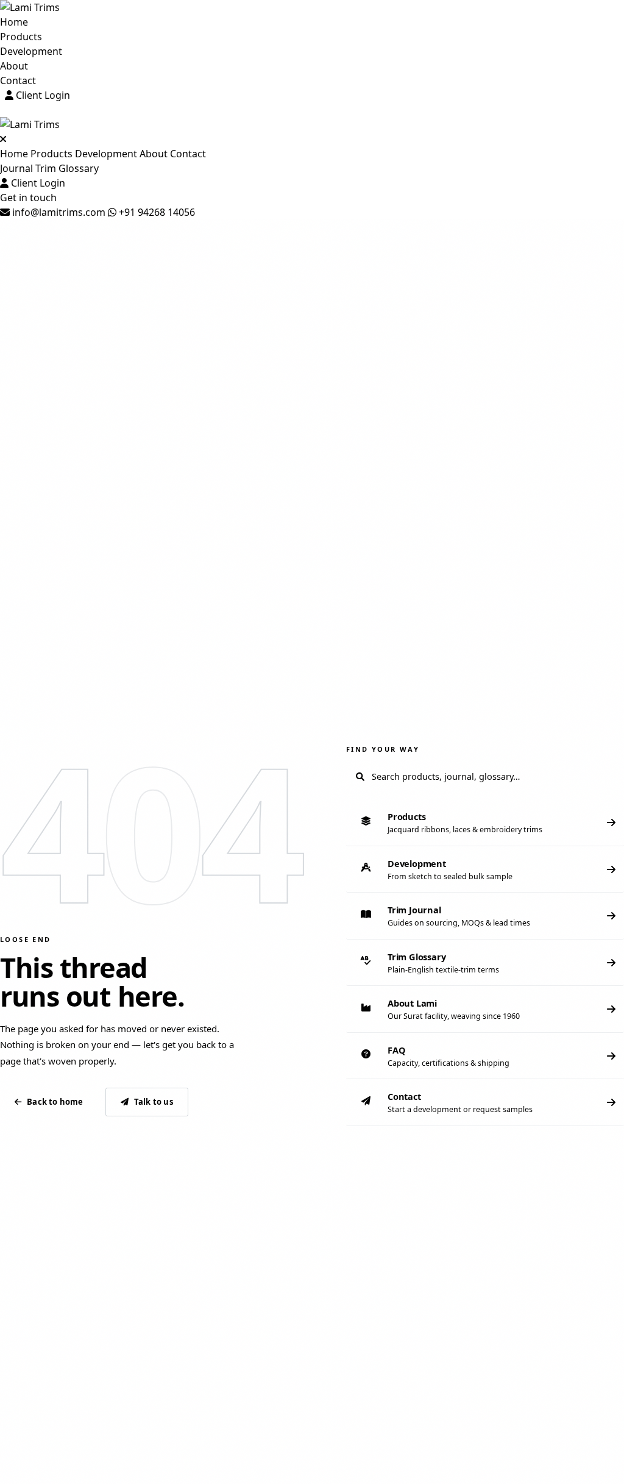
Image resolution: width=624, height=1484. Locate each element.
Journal (16, 168)
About (14, 66)
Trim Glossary (67, 168)
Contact (18, 80)
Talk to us (153, 1101)
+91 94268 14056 (155, 212)
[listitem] (485, 822)
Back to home (55, 1101)
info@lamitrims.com (57, 212)
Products (21, 36)
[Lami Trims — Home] (312, 7)
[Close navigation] (3, 139)
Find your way (382, 749)
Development (31, 51)
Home (14, 22)
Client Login (41, 95)
